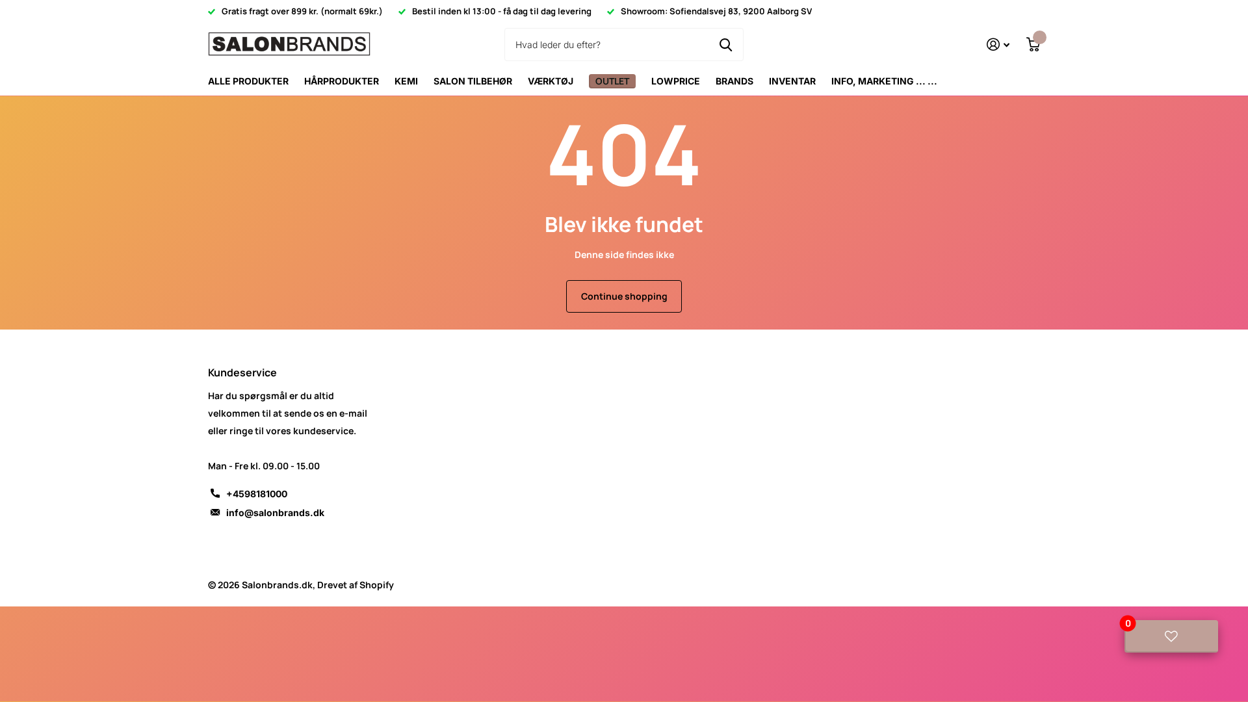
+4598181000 (256, 493)
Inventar (792, 80)
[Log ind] (998, 44)
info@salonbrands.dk (275, 512)
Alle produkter (248, 80)
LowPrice (675, 80)
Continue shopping (624, 296)
